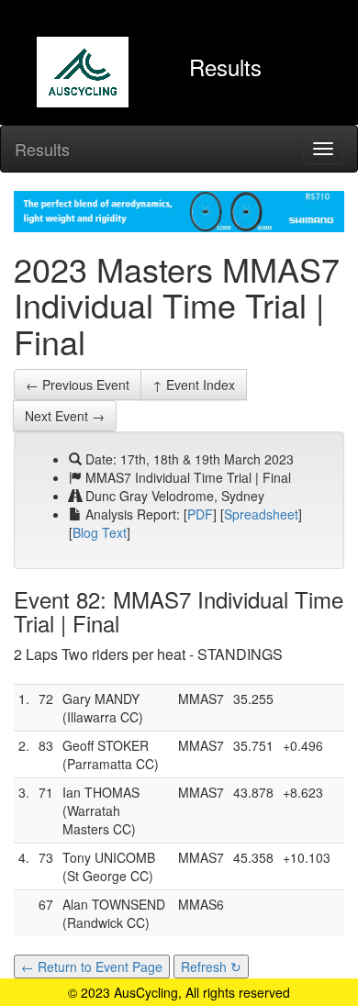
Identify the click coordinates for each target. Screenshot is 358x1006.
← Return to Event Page (91, 966)
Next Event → (65, 416)
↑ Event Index (193, 384)
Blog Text (100, 532)
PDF (200, 514)
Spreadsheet (261, 514)
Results (42, 149)
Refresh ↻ (211, 966)
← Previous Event (77, 384)
